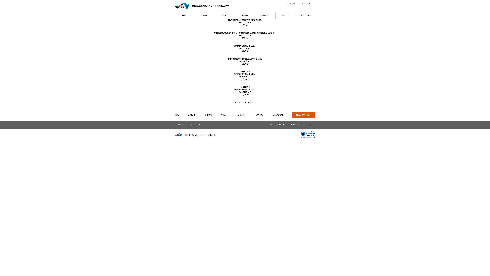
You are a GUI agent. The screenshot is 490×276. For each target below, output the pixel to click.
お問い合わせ (306, 15)
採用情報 (285, 15)
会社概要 (224, 15)
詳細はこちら (245, 71)
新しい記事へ (250, 102)
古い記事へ (239, 102)
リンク (308, 4)
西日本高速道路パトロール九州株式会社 (210, 6)
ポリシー (293, 4)
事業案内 (245, 15)
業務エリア (265, 15)
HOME (184, 15)
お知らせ (204, 15)
